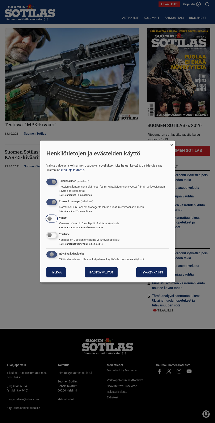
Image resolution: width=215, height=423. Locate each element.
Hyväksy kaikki (151, 272)
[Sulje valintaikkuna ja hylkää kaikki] (171, 143)
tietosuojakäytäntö (71, 169)
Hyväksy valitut (101, 272)
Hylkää (56, 272)
